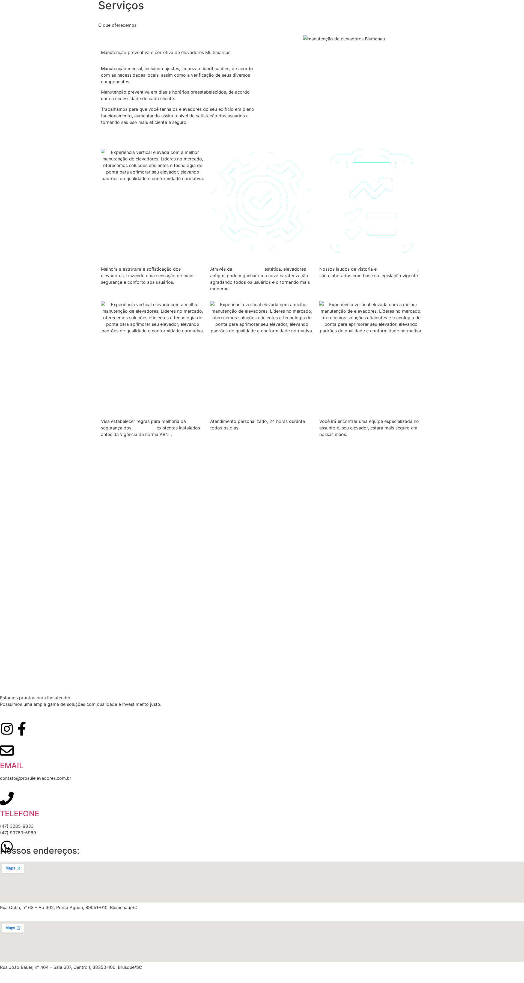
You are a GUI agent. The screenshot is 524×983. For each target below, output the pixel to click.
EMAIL (11, 765)
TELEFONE (19, 813)
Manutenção (113, 68)
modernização (248, 269)
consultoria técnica (397, 269)
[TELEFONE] (7, 798)
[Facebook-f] (22, 729)
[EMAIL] (7, 750)
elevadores (144, 428)
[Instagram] (7, 729)
